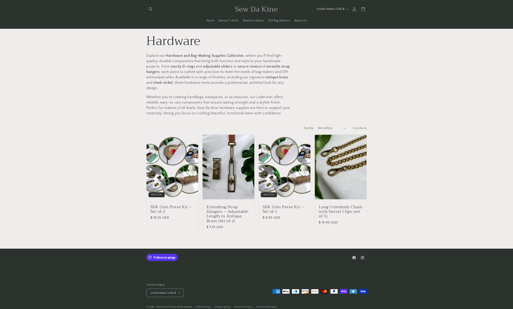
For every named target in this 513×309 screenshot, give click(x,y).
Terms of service (243, 307)
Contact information (266, 307)
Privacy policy (222, 307)
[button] (150, 9)
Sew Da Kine (163, 307)
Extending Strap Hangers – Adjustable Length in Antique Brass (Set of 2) (227, 213)
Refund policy (203, 307)
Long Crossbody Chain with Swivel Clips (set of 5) (340, 211)
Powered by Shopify (181, 307)
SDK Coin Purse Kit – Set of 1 (283, 209)
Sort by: (309, 128)
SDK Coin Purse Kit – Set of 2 (171, 209)
